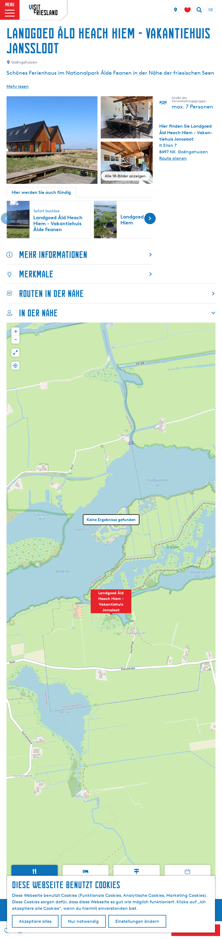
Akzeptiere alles (35, 921)
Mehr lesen (17, 86)
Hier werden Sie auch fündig (41, 192)
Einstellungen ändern (137, 921)
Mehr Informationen (53, 254)
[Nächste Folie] (150, 218)
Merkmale (36, 274)
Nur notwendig (83, 921)
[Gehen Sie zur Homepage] (43, 10)
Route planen (173, 158)
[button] (111, 604)
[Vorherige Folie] (6, 218)
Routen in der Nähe (51, 293)
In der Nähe (38, 313)
